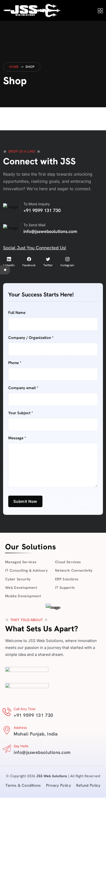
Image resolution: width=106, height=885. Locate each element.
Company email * (23, 388)
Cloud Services (68, 562)
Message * (17, 438)
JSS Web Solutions (51, 776)
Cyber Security (18, 579)
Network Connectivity (74, 570)
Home (14, 67)
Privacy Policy (58, 785)
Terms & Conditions (23, 785)
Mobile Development (23, 596)
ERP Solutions (66, 579)
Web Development (21, 587)
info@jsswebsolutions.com (50, 231)
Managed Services (21, 562)
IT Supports (65, 587)
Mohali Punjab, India (36, 734)
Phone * (14, 363)
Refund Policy (88, 785)
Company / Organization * (31, 338)
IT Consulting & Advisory (26, 570)
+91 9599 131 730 (42, 210)
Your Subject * (20, 413)
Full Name (16, 313)
